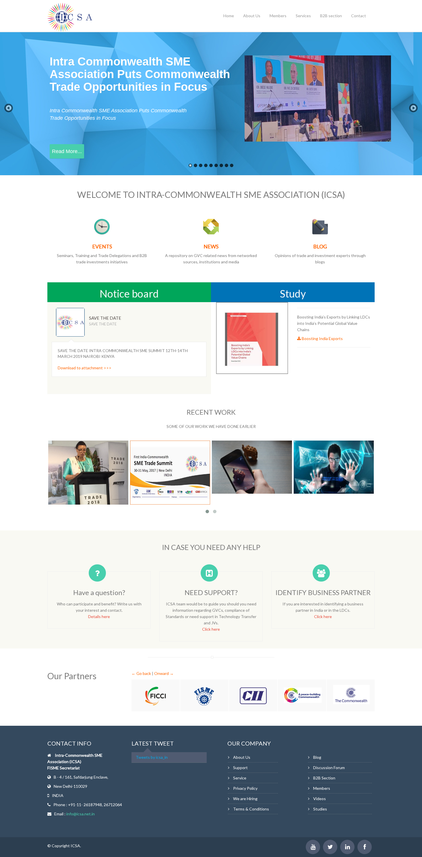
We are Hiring (245, 798)
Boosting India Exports (322, 338)
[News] (211, 226)
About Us (251, 15)
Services (303, 15)
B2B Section (324, 777)
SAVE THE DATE (105, 318)
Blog (317, 757)
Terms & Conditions (251, 808)
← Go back (141, 673)
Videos (319, 798)
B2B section (331, 15)
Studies (320, 808)
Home (228, 15)
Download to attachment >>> (84, 367)
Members (278, 15)
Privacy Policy (245, 788)
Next (210, 318)
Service (239, 777)
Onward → (164, 673)
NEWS (211, 246)
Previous (177, 318)
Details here (99, 616)
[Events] (102, 226)
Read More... (67, 151)
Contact (358, 15)
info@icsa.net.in (80, 813)
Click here (211, 629)
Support (240, 767)
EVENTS (102, 246)
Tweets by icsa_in (152, 757)
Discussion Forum (329, 767)
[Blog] (320, 226)
